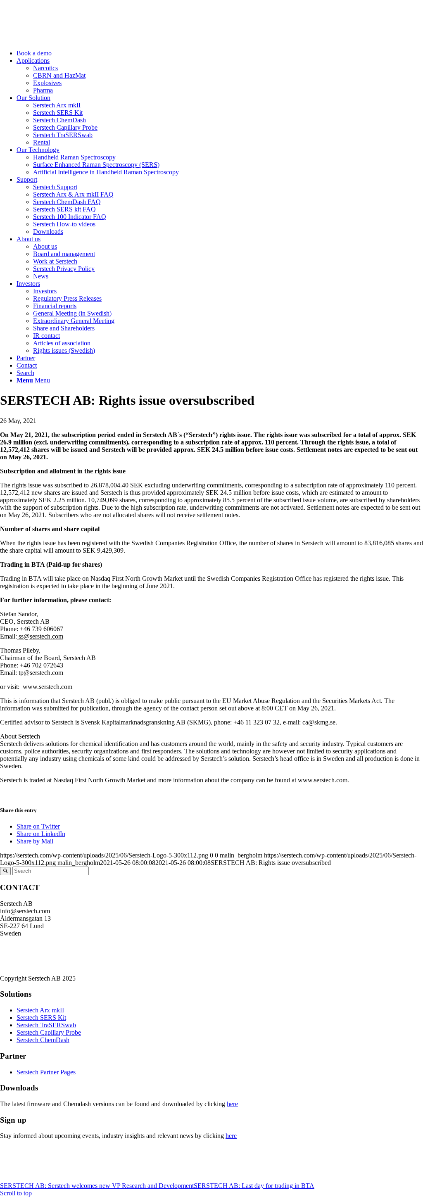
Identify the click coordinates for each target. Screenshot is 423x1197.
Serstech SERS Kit (41, 1017)
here (232, 1103)
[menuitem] (220, 53)
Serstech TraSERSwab (46, 1024)
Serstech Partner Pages (46, 1072)
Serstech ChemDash (43, 1039)
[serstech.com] (62, 39)
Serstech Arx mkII (40, 1010)
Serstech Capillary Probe (49, 1032)
